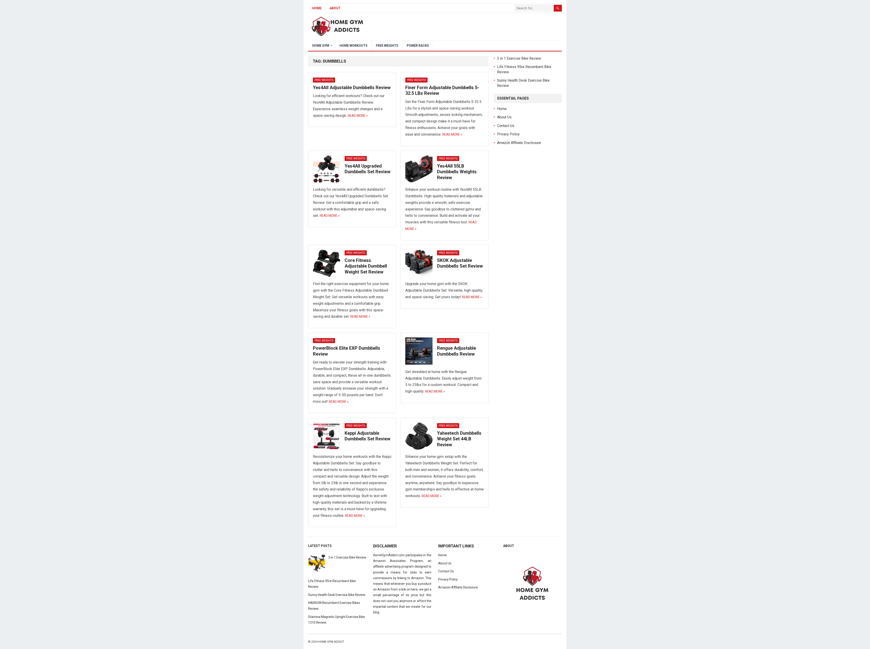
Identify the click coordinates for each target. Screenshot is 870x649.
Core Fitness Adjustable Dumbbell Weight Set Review (366, 266)
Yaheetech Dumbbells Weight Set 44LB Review (459, 438)
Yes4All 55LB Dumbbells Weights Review (457, 171)
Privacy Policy (508, 134)
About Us (504, 117)
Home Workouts (353, 45)
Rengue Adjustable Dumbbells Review (456, 351)
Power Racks (418, 45)
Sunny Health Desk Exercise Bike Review (336, 595)
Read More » (358, 115)
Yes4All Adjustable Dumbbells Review (352, 87)
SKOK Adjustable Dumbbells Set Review (460, 263)
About (335, 8)
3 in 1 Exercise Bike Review (519, 58)
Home (316, 8)
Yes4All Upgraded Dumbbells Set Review (367, 169)
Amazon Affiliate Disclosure (519, 143)
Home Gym (320, 45)
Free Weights (387, 45)
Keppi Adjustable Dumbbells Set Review (367, 436)
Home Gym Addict (331, 641)
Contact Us (505, 126)
